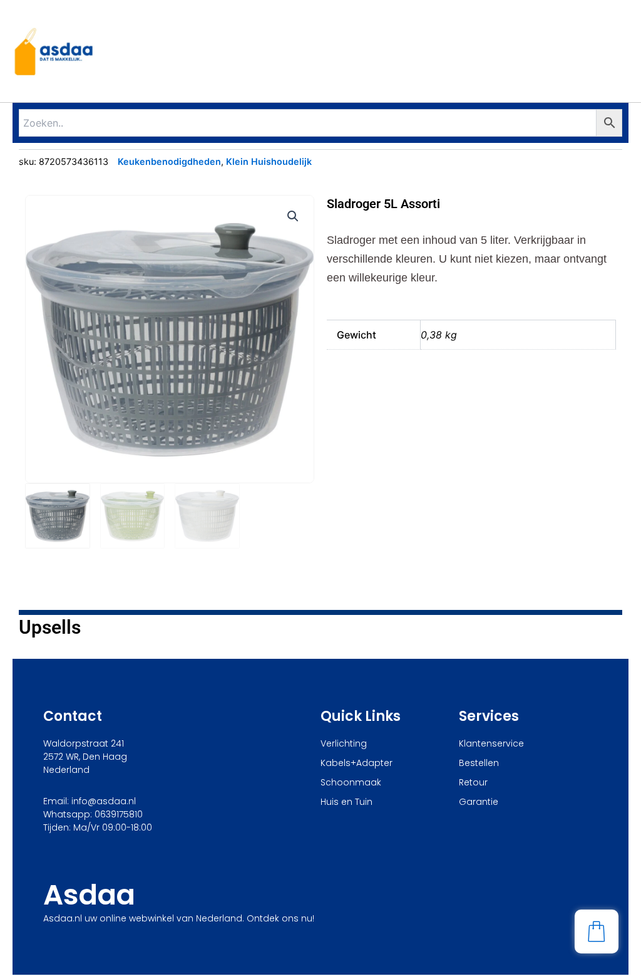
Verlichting (343, 743)
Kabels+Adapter (356, 763)
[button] (293, 216)
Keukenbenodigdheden (169, 161)
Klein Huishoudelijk (269, 161)
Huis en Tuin (346, 801)
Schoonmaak (350, 782)
